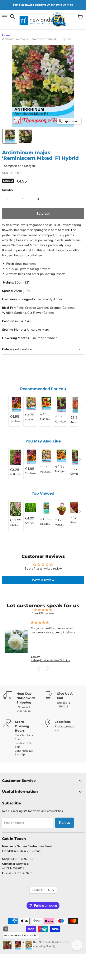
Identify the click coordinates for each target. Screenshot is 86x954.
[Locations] (64, 738)
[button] (10, 136)
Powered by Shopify (43, 946)
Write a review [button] (43, 580)
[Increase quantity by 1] (38, 199)
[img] (43, 610)
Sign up (64, 822)
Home (6, 35)
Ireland (41, 890)
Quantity (7, 190)
